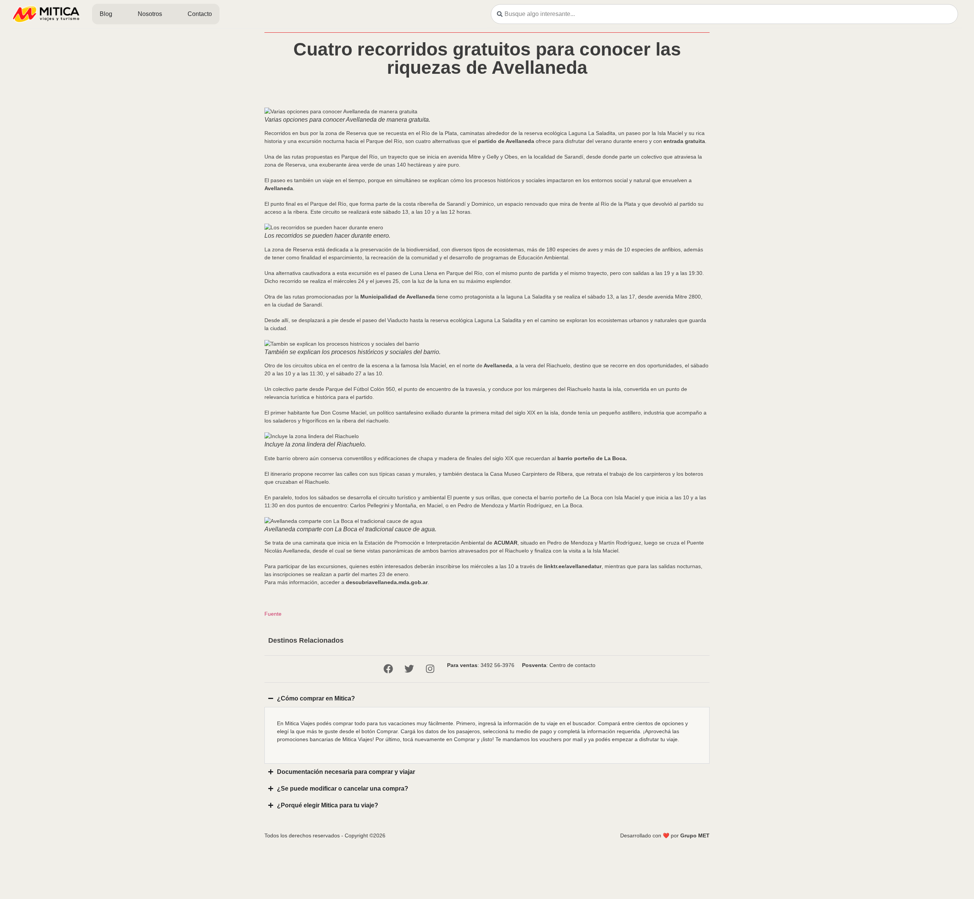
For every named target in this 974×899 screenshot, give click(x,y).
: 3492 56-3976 (480, 665)
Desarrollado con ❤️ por (665, 835)
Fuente (273, 614)
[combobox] (724, 14)
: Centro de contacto (558, 665)
